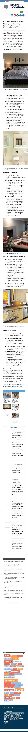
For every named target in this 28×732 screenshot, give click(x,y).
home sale (20, 664)
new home (15, 671)
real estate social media (9, 687)
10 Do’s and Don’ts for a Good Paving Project (13, 561)
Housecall (21, 27)
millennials (20, 668)
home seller (6, 666)
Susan (13, 430)
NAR (9, 671)
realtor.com (6, 692)
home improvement (17, 661)
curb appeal (20, 655)
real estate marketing (16, 682)
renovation (17, 692)
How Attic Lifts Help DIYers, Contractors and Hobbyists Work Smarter (7, 400)
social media (8, 697)
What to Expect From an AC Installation (15, 410)
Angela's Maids (16, 253)
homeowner (7, 664)
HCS (13, 524)
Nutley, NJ (21, 326)
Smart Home (16, 695)
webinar (6, 700)
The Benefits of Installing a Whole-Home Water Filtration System (15, 400)
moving (6, 671)
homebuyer (8, 661)
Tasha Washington (16, 501)
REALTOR (19, 690)
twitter (12, 15)
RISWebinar (11, 695)
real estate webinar (9, 690)
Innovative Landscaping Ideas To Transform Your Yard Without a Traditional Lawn (13, 565)
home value (12, 666)
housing (17, 666)
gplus (17, 15)
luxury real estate (8, 668)
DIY (5, 658)
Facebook (8, 658)
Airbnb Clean (15, 542)
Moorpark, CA (23, 89)
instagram (21, 666)
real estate (9, 677)
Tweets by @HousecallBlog (14, 602)
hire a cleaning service (10, 44)
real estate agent (11, 680)
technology (18, 697)
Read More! (18, 719)
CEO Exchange (14, 655)
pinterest (14, 15)
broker (7, 655)
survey (14, 697)
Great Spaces (15, 658)
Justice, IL (23, 253)
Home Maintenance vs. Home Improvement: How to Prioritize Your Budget (7, 412)
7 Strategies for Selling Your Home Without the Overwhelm (15, 420)
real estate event (7, 682)
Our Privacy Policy (7, 725)
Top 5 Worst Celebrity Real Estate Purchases (13, 590)
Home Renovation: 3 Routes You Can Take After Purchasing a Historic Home (14, 578)
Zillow (11, 700)
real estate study (18, 687)
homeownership (14, 664)
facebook (23, 15)
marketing (15, 668)
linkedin (20, 15)
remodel (12, 692)
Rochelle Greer (15, 479)
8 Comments (7, 426)
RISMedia (6, 695)
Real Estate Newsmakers (9, 685)
